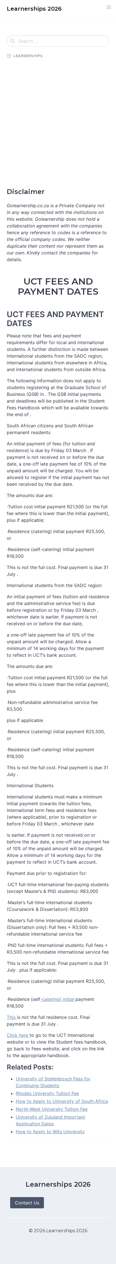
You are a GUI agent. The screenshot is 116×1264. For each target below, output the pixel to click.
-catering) (50, 999)
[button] (108, 7)
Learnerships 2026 (58, 1184)
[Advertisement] (58, 123)
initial (68, 999)
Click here (18, 1035)
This (12, 1017)
